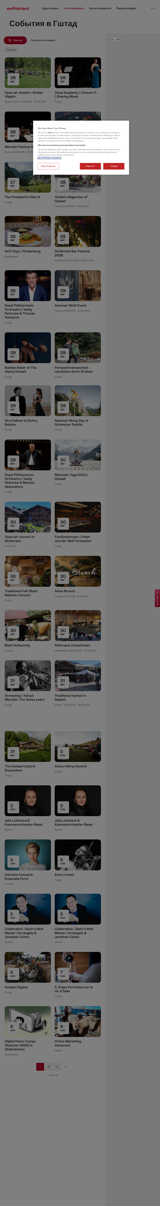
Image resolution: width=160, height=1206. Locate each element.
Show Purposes (48, 166)
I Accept (114, 166)
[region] (81, 148)
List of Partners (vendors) (49, 158)
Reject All (90, 166)
